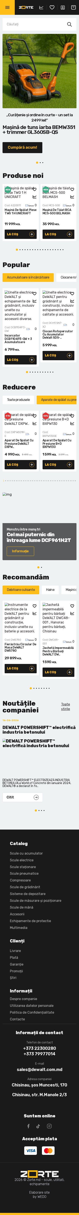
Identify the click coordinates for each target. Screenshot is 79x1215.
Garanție (16, 964)
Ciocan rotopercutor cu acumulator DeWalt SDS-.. (58, 335)
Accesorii (17, 914)
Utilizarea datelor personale (32, 1006)
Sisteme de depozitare (28, 894)
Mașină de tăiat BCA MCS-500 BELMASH (57, 211)
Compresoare (20, 880)
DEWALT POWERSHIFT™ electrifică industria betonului (39, 730)
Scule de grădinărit (25, 887)
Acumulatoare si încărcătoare (28, 277)
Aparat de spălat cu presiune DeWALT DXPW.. (19, 444)
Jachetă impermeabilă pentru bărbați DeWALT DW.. (58, 651)
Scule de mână (21, 907)
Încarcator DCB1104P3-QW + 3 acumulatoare (18, 339)
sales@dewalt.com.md (39, 1069)
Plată (14, 958)
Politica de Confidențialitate (32, 1012)
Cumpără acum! (22, 147)
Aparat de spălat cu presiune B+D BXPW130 (57, 444)
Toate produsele (18, 400)
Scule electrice (21, 860)
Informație (20, 551)
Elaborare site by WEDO (39, 1194)
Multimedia (18, 928)
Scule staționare (23, 867)
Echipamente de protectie (30, 921)
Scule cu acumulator (26, 853)
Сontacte (17, 1019)
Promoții (16, 971)
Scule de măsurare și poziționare (35, 901)
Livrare (15, 951)
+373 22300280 (39, 1048)
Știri (13, 978)
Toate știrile (65, 706)
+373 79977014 (39, 1054)
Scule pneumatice (24, 873)
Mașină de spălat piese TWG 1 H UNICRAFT (20, 211)
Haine (50, 590)
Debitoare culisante (21, 590)
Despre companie (23, 999)
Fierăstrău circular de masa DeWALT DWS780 (20, 648)
